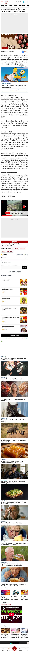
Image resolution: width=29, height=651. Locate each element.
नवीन (4, 626)
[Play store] (24, 2)
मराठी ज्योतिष (22, 6)
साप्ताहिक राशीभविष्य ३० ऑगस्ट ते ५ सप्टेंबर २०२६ (5, 598)
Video (5, 602)
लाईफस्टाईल (22, 248)
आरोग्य (15, 6)
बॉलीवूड (3, 251)
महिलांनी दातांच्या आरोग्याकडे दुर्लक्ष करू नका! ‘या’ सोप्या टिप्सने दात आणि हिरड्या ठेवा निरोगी (15, 636)
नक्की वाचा (6, 588)
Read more (7, 212)
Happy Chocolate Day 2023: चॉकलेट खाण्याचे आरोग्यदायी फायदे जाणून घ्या (13, 244)
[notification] (26, 2)
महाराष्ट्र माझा (4, 6)
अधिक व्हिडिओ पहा (6, 605)
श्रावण (10, 6)
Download (5, 48)
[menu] (2, 2)
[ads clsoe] (28, 643)
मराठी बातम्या (10, 251)
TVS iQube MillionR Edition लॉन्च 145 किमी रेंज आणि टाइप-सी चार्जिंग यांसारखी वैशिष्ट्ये (15, 598)
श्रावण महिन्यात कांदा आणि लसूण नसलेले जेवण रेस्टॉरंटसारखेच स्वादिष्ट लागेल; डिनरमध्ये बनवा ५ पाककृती (5, 636)
